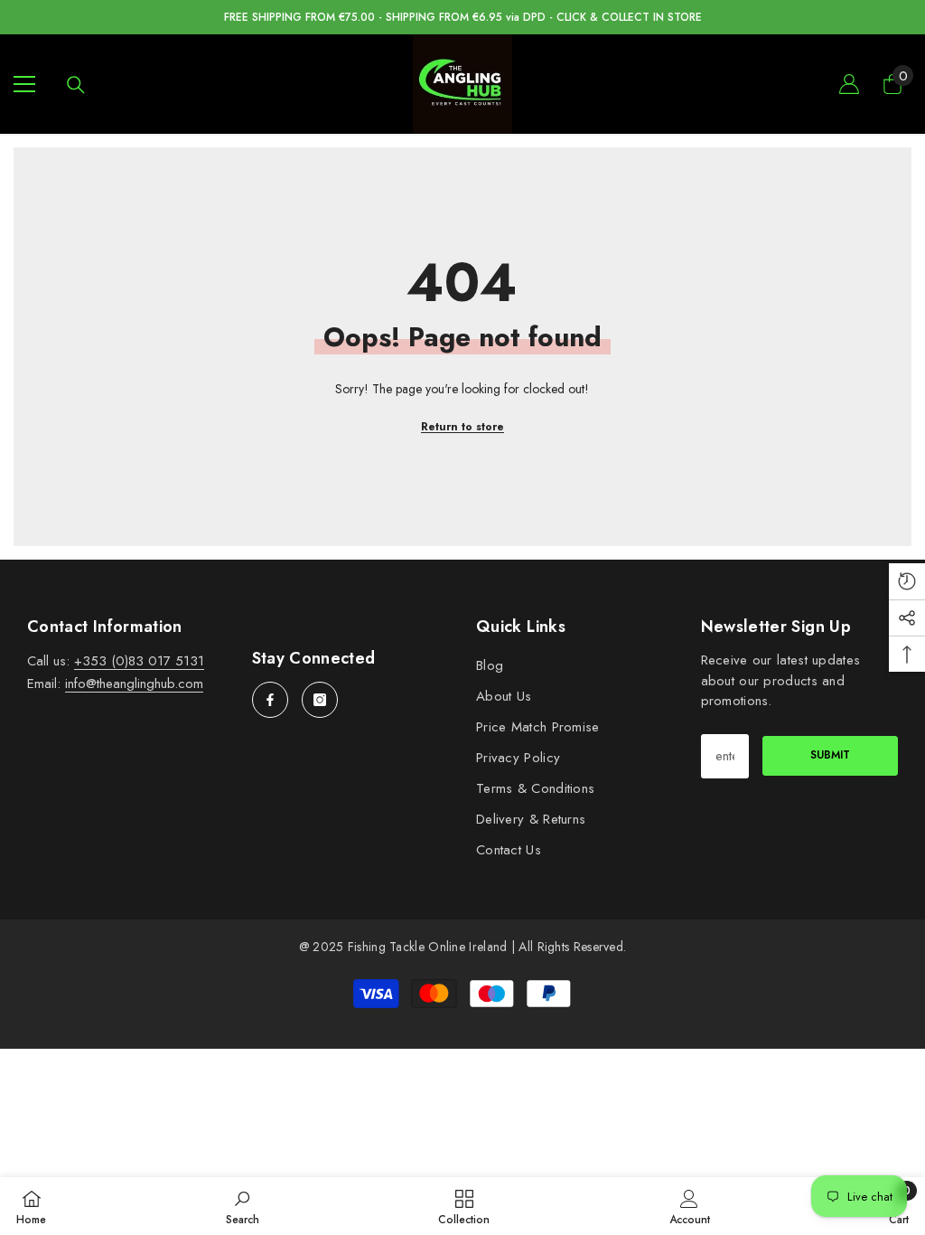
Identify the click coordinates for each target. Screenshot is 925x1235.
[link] (242, 1206)
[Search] (76, 85)
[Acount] (849, 84)
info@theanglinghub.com (134, 683)
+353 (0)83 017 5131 (139, 661)
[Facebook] (270, 700)
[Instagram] (320, 700)
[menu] (24, 84)
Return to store (462, 427)
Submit (830, 755)
